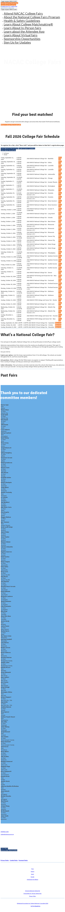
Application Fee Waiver (32, 879)
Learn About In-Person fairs (22, 28)
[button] (9, 3)
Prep (32, 868)
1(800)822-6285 (5, 831)
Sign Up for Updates (17, 42)
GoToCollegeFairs (35, 906)
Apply (32, 874)
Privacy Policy (32, 896)
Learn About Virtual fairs (20, 35)
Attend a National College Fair (32, 890)
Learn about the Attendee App (24, 31)
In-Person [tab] (6, 153)
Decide (32, 876)
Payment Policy (23, 860)
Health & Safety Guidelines (22, 20)
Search (32, 871)
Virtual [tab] (5, 154)
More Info (60, 158)
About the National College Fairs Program (32, 17)
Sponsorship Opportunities (22, 39)
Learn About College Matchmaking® (28, 24)
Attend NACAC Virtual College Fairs (33, 893)
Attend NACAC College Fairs (7, 7)
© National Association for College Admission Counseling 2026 (32, 903)
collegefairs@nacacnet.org (7, 834)
